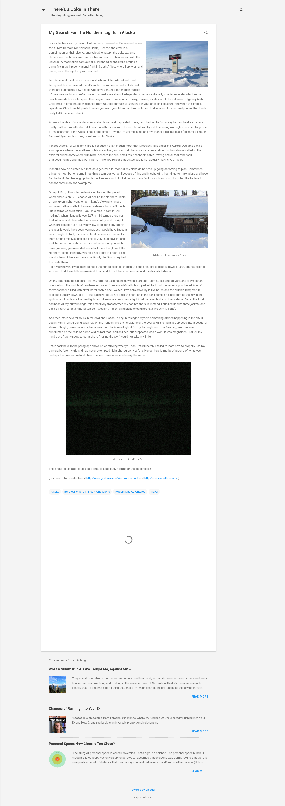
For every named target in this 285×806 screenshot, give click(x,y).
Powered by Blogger (142, 789)
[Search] (241, 10)
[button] (206, 33)
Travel (154, 491)
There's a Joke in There (74, 9)
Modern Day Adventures (130, 491)
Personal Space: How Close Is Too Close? (82, 744)
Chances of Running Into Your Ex (74, 708)
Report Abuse (142, 797)
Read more (199, 696)
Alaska (55, 491)
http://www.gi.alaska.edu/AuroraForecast (112, 478)
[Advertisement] (231, 82)
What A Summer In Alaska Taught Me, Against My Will (91, 669)
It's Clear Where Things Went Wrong (87, 491)
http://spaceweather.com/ (160, 478)
